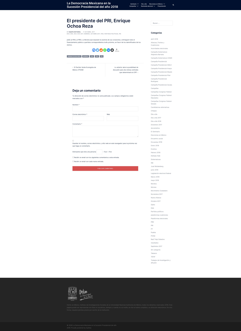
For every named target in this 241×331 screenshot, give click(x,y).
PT (152, 229)
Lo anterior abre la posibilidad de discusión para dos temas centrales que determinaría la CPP (125, 69)
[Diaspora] (112, 50)
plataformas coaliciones (159, 215)
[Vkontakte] (108, 50)
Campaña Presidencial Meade (161, 72)
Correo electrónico (79, 114)
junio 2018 (154, 170)
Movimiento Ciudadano (159, 191)
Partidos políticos (111, 33)
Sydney (88, 328)
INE (152, 163)
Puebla (153, 232)
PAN (102, 33)
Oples (153, 205)
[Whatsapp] (104, 50)
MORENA (85, 56)
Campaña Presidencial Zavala (161, 85)
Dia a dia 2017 (78, 33)
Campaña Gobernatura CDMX (161, 58)
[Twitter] (97, 50)
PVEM (153, 236)
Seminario (133, 4)
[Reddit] (101, 50)
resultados (154, 243)
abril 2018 (154, 39)
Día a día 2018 (156, 121)
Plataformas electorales (159, 218)
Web (108, 114)
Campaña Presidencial (159, 61)
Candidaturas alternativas (160, 107)
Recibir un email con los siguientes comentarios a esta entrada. (96, 157)
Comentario (77, 124)
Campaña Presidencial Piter (160, 75)
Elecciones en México (156, 4)
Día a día (144, 4)
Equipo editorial (75, 32)
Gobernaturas (156, 159)
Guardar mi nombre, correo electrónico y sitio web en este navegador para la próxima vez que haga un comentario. (104, 144)
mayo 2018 (155, 180)
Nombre (75, 105)
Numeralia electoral (147, 6)
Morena (87, 33)
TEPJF (153, 257)
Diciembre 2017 (156, 125)
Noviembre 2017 (157, 194)
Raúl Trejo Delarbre (158, 239)
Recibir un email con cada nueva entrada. (89, 161)
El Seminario (155, 132)
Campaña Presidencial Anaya (161, 68)
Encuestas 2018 (156, 142)
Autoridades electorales (159, 48)
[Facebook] (93, 50)
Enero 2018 (155, 145)
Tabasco (154, 253)
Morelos (154, 184)
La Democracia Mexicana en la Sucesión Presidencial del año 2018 (92, 5)
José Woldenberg (157, 166)
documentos (155, 128)
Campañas (132, 6)
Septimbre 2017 (156, 246)
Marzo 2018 (155, 177)
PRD (97, 56)
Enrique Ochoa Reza (74, 56)
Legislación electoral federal (161, 173)
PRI (120, 33)
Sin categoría (155, 250)
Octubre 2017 (95, 33)
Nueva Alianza (156, 198)
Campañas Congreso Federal (161, 92)
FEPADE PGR (155, 156)
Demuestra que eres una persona (84, 152)
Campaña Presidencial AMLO (161, 65)
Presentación (162, 6)
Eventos (154, 149)
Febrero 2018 (155, 152)
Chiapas (154, 111)
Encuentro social (157, 138)
